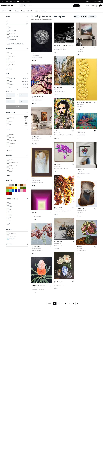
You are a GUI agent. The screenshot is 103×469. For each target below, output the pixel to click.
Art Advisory (43, 10)
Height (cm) (9, 98)
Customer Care (88, 1)
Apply (17, 106)
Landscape (11, 159)
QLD (10, 215)
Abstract (11, 134)
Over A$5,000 (12, 30)
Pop (10, 146)
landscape (11, 117)
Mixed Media (12, 64)
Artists (17, 10)
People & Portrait (13, 165)
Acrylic (10, 53)
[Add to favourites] (50, 53)
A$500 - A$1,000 (13, 36)
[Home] (7, 5)
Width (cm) (9, 91)
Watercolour (12, 62)
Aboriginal (11, 137)
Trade (35, 10)
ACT (10, 209)
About (23, 10)
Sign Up (94, 5)
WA (10, 217)
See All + (9, 69)
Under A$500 (12, 39)
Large (10, 81)
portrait (11, 121)
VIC (10, 203)
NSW (10, 206)
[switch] (8, 44)
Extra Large (12, 78)
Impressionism (12, 140)
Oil (10, 59)
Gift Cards (29, 10)
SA (10, 220)
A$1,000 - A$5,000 (14, 33)
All (9, 27)
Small (10, 87)
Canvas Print (12, 56)
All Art (3, 10)
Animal (10, 171)
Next (78, 303)
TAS (10, 212)
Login (87, 5)
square (10, 124)
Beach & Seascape (13, 162)
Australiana (12, 143)
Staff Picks (10, 10)
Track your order (98, 1)
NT (10, 223)
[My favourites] (98, 6)
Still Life (11, 168)
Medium (11, 84)
